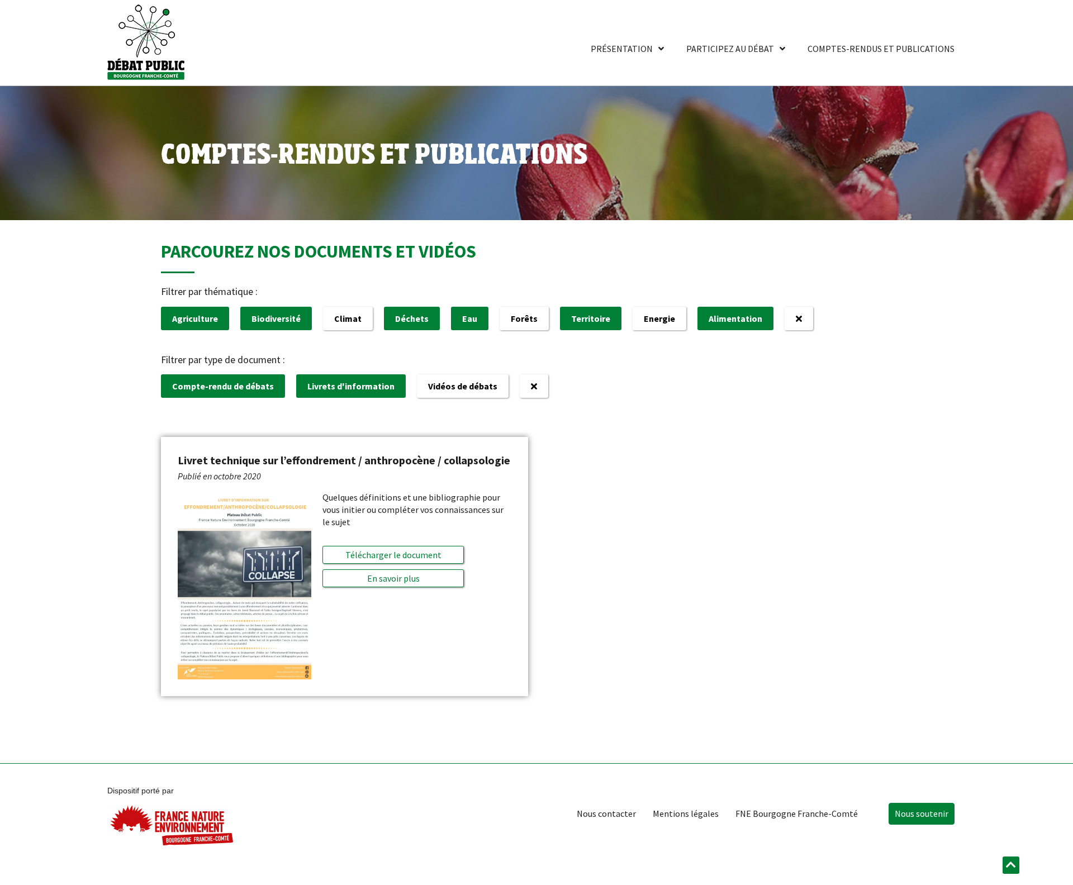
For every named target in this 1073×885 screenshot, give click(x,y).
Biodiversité (276, 318)
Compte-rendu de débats (223, 386)
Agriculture (195, 318)
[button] (393, 578)
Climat (348, 318)
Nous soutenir (921, 813)
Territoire (590, 318)
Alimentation (735, 318)
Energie (659, 318)
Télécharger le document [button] (393, 554)
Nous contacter (606, 813)
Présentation (622, 48)
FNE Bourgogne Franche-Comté (796, 813)
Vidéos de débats (462, 386)
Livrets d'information (351, 386)
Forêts (524, 318)
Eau (469, 318)
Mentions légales (686, 813)
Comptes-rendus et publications (881, 48)
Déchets (412, 318)
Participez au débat (730, 48)
